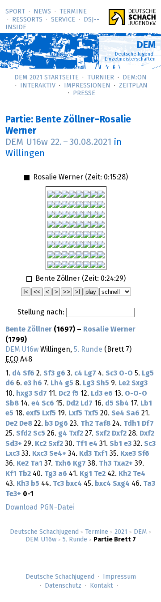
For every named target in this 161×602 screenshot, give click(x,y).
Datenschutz (63, 586)
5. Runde (75, 540)
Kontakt (101, 586)
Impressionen (87, 86)
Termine (73, 12)
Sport (15, 12)
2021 (120, 532)
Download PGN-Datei (40, 507)
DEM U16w (40, 540)
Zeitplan (133, 86)
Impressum (119, 577)
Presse (84, 93)
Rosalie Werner (109, 329)
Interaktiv (37, 86)
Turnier (100, 77)
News (42, 12)
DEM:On (135, 77)
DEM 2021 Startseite (46, 77)
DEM (140, 532)
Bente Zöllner (28, 329)
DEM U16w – (58, 142)
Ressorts (27, 20)
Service (63, 20)
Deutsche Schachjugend (44, 532)
